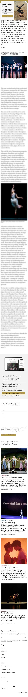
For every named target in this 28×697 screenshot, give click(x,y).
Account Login (5, 681)
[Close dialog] (26, 2)
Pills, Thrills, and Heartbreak (11, 568)
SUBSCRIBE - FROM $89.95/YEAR (13, 393)
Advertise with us (5, 669)
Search (3, 657)
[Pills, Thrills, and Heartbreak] (14, 551)
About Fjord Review (6, 666)
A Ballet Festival (7, 613)
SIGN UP (7, 16)
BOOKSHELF (4, 520)
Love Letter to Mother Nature (11, 478)
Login (17, 396)
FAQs (2, 654)
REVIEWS (3, 475)
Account (3, 648)
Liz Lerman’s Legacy (8, 523)
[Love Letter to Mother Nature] (14, 461)
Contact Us (4, 651)
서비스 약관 (9, 429)
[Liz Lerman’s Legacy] (14, 506)
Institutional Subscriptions (8, 672)
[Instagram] (14, 686)
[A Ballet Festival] (14, 596)
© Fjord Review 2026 (22, 692)
